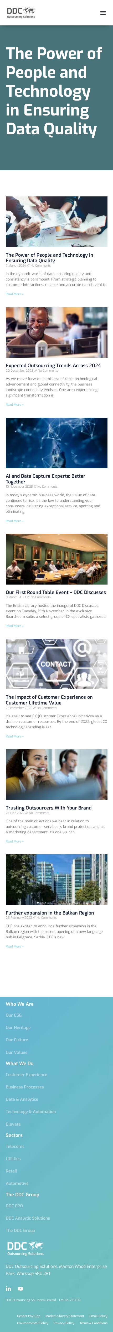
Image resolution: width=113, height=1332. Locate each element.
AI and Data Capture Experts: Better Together (45, 479)
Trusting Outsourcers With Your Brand (48, 808)
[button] (103, 12)
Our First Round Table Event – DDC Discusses (56, 592)
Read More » (15, 294)
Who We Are (20, 1004)
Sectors (14, 1135)
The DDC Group (22, 1195)
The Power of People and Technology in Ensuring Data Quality (49, 258)
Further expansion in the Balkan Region (50, 913)
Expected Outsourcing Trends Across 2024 (53, 365)
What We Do (19, 1063)
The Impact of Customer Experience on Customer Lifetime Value (49, 700)
